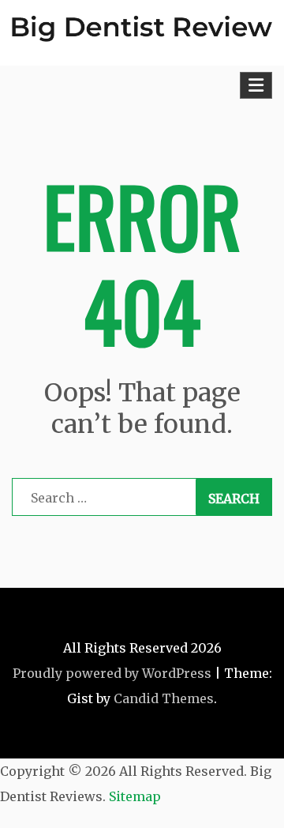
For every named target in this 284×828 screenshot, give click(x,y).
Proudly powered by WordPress (112, 673)
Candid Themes (164, 698)
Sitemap (135, 796)
